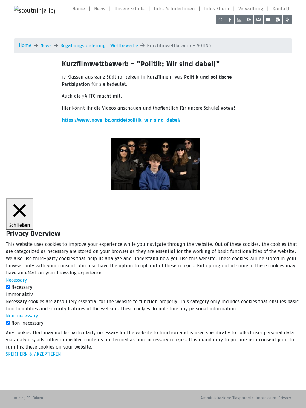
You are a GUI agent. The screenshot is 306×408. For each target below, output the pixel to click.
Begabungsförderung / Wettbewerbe (99, 45)
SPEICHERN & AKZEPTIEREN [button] (33, 354)
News (99, 9)
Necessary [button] (16, 280)
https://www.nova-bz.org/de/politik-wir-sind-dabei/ (121, 120)
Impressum (265, 398)
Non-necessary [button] (22, 316)
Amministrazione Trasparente (227, 398)
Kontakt (281, 9)
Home (78, 9)
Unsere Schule (129, 9)
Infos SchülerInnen (174, 9)
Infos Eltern (216, 9)
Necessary (21, 287)
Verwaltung (250, 9)
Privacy (284, 398)
